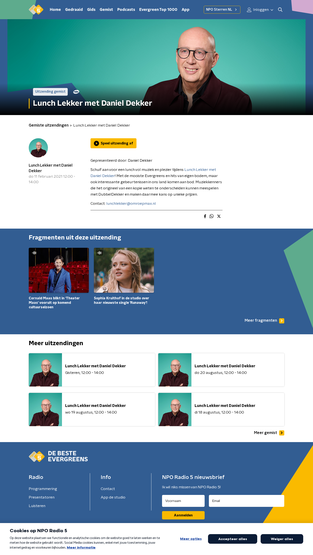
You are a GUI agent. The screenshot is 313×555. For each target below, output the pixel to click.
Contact (108, 489)
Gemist (106, 10)
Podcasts (126, 10)
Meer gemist (265, 433)
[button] (280, 10)
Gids (91, 10)
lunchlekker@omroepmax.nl (131, 204)
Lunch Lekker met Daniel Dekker (50, 168)
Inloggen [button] (260, 10)
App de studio (113, 497)
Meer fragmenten (261, 321)
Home (55, 10)
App (186, 10)
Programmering (43, 489)
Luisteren (37, 506)
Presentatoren (42, 497)
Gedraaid (74, 10)
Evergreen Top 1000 (158, 10)
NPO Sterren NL (219, 9)
